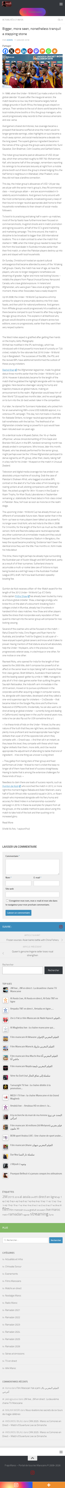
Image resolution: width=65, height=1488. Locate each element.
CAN (32, 1197)
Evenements (11, 1273)
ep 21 (36, 1205)
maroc (55, 1210)
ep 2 (4, 1201)
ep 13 (56, 1201)
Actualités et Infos (12, 19)
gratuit (33, 1209)
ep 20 (32, 1205)
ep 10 (40, 1201)
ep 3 (9, 1201)
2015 (11, 1197)
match (5, 1215)
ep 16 (12, 1205)
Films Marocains (13, 1281)
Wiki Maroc (10, 1368)
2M (4, 1197)
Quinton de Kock (10, 786)
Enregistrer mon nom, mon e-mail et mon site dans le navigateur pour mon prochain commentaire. (31, 902)
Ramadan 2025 (12, 1339)
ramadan (15, 1214)
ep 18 (22, 1205)
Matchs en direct (13, 1288)
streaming (39, 1214)
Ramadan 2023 (12, 1324)
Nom (9, 877)
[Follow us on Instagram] (61, 927)
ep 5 (18, 1201)
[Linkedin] (24, 51)
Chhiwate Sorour (13, 1266)
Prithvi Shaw (21, 596)
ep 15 (7, 1205)
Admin (10, 40)
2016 (17, 1197)
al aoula (25, 1197)
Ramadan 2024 (12, 1331)
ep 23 (45, 1205)
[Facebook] (5, 51)
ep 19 (27, 1205)
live (48, 1209)
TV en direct (11, 1361)
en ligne (52, 1197)
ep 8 (31, 1201)
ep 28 (55, 1205)
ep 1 (59, 1197)
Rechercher (8, 964)
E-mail (37, 877)
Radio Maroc (11, 1302)
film (5, 1209)
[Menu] (61, 4)
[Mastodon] (36, 51)
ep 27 (50, 1205)
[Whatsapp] (48, 51)
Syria (51, 1214)
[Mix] (42, 51)
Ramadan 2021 (12, 1310)
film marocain (16, 1209)
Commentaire (13, 856)
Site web (10, 888)
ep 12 (51, 1201)
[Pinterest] (30, 51)
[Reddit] (18, 51)
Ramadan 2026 (12, 1346)
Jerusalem (41, 1210)
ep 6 (22, 1201)
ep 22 (41, 1205)
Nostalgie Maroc (13, 1295)
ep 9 (35, 1201)
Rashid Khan (8, 370)
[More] (54, 51)
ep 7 (27, 1201)
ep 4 (13, 1201)
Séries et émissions (14, 1353)
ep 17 (18, 1205)
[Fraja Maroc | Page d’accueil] (8, 4)
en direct (40, 1197)
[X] (11, 51)
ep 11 (45, 1201)
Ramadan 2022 (12, 1317)
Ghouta (26, 1210)
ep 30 (59, 1205)
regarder (26, 1215)
